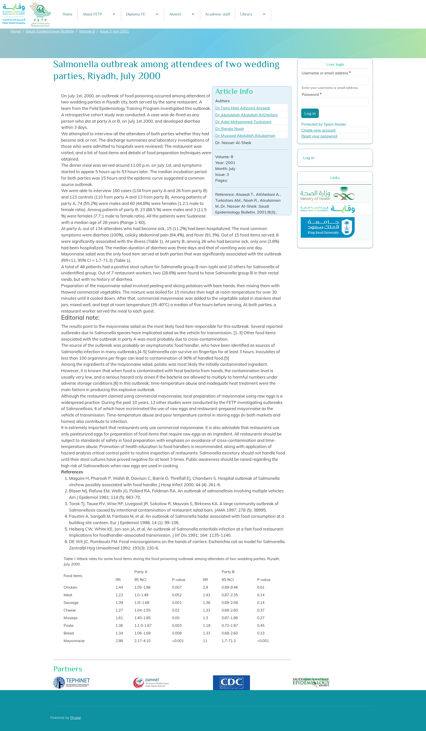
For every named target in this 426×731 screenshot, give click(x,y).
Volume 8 (87, 31)
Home (67, 14)
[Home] (27, 5)
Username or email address (325, 73)
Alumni (175, 14)
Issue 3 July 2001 (114, 31)
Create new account (319, 130)
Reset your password (319, 136)
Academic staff (217, 14)
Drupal (75, 717)
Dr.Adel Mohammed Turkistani (243, 121)
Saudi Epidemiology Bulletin (50, 31)
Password (310, 94)
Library (246, 14)
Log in (310, 113)
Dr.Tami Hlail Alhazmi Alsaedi (242, 107)
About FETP (92, 14)
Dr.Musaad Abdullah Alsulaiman (245, 135)
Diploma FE (135, 14)
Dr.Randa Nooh (229, 128)
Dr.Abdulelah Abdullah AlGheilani (246, 114)
